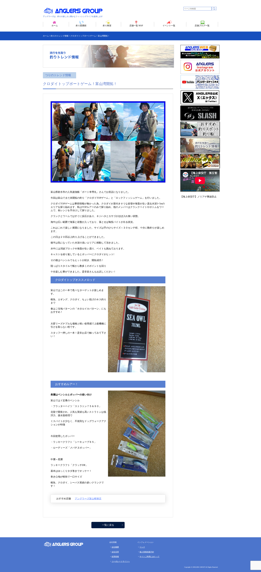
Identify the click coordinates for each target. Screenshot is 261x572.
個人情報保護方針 (147, 552)
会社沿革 (115, 552)
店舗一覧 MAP (136, 25)
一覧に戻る (108, 525)
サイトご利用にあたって (150, 557)
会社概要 (115, 547)
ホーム (55, 25)
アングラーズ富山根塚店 (88, 498)
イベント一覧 (169, 25)
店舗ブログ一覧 (202, 25)
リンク (142, 547)
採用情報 (115, 557)
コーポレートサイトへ (121, 561)
